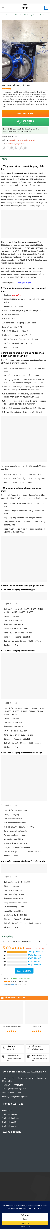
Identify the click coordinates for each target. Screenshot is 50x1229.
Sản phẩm (18, 15)
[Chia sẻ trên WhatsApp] (4, 148)
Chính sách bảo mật (9, 1114)
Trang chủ (10, 15)
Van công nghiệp (22, 140)
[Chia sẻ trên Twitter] (12, 148)
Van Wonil (40, 15)
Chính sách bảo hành (10, 1122)
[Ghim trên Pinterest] (21, 148)
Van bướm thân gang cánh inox (15, 144)
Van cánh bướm (24, 283)
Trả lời (6, 984)
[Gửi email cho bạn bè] (16, 148)
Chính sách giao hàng (10, 1126)
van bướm (16, 295)
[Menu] (3, 7)
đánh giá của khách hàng (34, 949)
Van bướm (12, 140)
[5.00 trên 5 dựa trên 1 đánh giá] (25, 89)
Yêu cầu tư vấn (25, 113)
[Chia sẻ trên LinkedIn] (25, 148)
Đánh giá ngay (24, 971)
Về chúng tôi (7, 1110)
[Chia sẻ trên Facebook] (8, 148)
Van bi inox (37, 1026)
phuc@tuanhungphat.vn (17, 1089)
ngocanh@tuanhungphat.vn (17, 1097)
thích (13, 984)
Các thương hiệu (29, 15)
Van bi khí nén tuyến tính (11, 1026)
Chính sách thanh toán (10, 1118)
